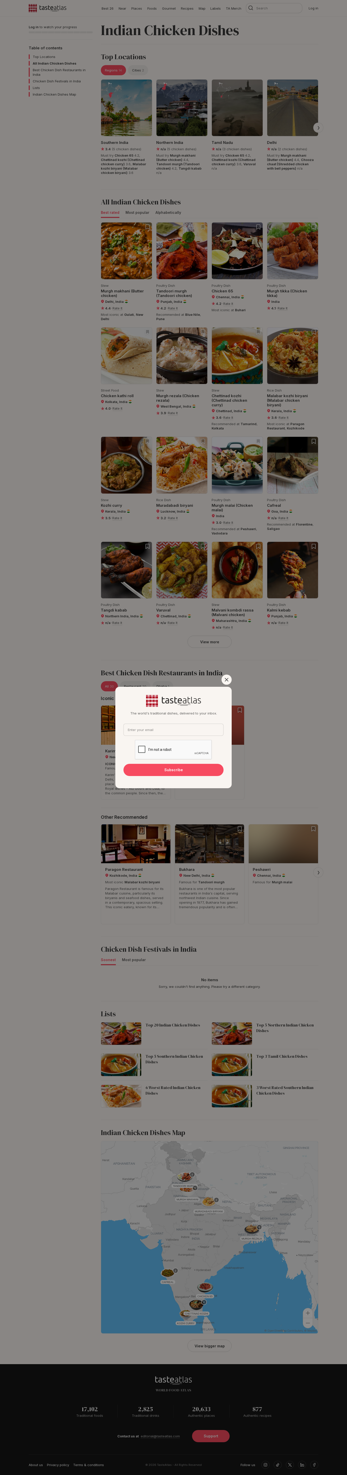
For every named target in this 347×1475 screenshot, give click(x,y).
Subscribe (173, 770)
